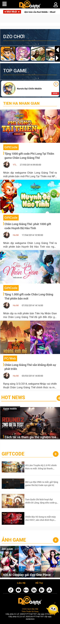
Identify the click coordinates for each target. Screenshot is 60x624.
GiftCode (13, 454)
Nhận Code (37, 467)
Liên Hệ (21, 583)
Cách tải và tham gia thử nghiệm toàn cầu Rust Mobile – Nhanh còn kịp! (31, 437)
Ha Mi (16, 235)
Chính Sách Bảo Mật (30, 609)
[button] (57, 58)
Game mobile (10, 408)
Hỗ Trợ (39, 583)
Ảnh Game (14, 540)
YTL (15, 164)
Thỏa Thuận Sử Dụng (30, 611)
